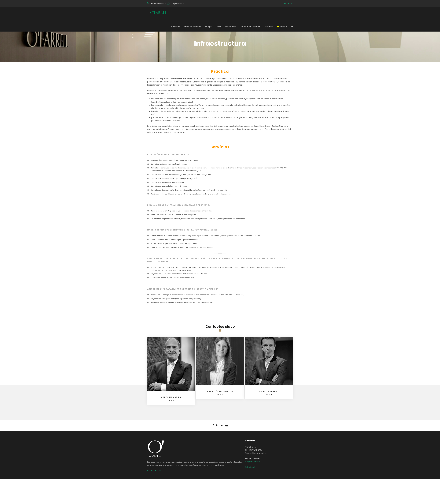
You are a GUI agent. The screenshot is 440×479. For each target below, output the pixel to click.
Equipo (208, 26)
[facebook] (281, 3)
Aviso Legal (250, 467)
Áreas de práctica (192, 26)
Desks (218, 26)
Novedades (230, 26)
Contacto (268, 26)
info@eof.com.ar (177, 3)
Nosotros (175, 26)
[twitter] (288, 3)
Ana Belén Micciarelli (220, 392)
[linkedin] (285, 3)
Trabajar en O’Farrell (250, 26)
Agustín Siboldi (268, 392)
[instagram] (292, 3)
